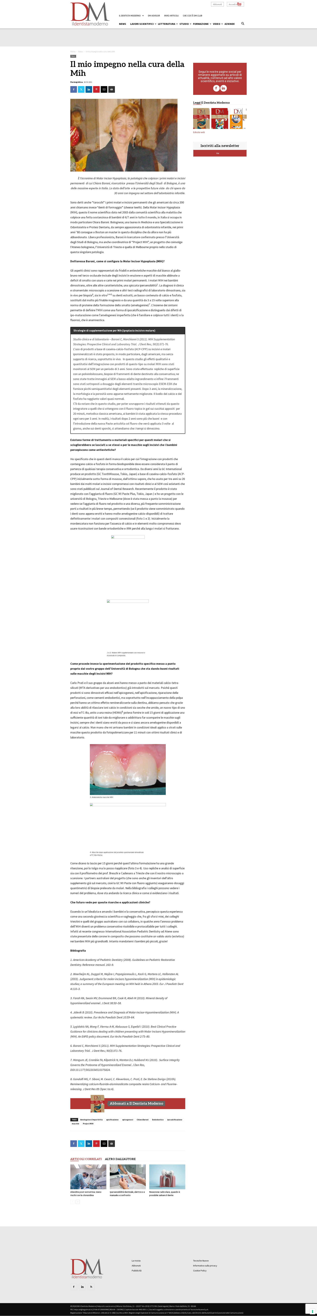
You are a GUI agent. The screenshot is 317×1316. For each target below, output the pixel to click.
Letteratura (166, 23)
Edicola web (199, 132)
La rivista (136, 1260)
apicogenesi (127, 1120)
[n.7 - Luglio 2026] (219, 119)
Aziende (230, 23)
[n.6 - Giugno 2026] (238, 119)
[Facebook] (216, 88)
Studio (184, 23)
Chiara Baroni (142, 1120)
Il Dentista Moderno (130, 15)
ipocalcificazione (174, 1120)
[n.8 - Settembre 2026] (98, 1103)
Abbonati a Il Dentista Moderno (136, 1103)
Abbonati (217, 4)
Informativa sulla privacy (205, 1265)
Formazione (201, 23)
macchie (75, 1123)
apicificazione (112, 1120)
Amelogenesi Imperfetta (91, 1120)
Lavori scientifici (142, 23)
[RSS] (91, 1287)
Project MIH (88, 1123)
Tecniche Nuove (201, 1260)
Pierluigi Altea (76, 82)
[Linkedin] (223, 88)
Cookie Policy (200, 1270)
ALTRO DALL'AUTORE (120, 1159)
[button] (243, 24)
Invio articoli (171, 15)
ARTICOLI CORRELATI (86, 1159)
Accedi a (233, 4)
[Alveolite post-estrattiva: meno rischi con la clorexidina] (88, 1176)
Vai (218, 153)
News (122, 23)
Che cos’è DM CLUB (192, 15)
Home (72, 51)
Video (216, 23)
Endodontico (158, 1120)
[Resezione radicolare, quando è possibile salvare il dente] (167, 1176)
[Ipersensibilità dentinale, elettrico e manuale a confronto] (128, 1176)
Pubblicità (136, 1270)
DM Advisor (154, 15)
